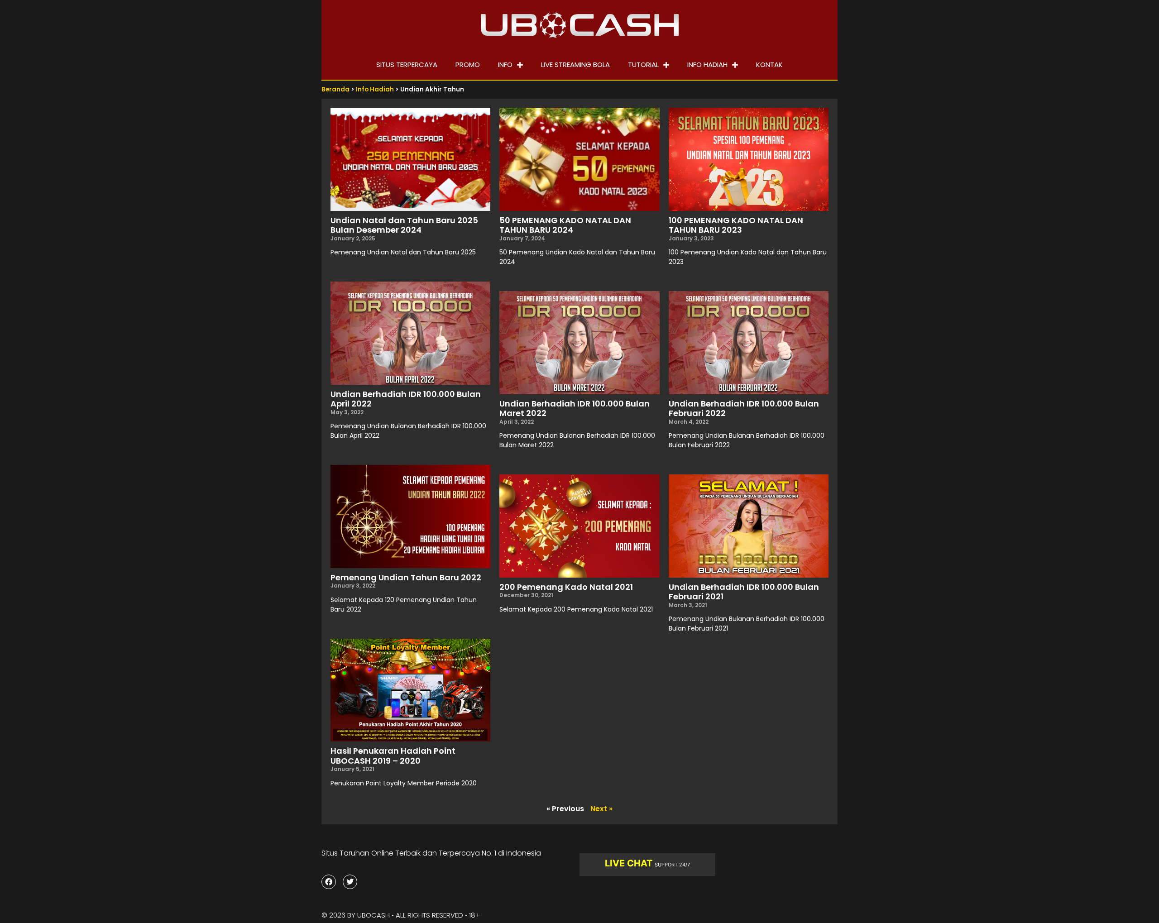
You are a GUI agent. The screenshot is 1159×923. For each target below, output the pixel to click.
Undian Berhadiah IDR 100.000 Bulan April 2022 (405, 399)
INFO (505, 64)
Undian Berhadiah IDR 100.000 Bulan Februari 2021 (744, 592)
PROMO (467, 64)
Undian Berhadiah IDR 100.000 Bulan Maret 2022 (574, 408)
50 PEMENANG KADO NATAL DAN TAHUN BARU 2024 (565, 225)
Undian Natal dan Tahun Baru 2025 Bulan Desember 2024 (404, 225)
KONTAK (769, 64)
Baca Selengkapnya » (359, 268)
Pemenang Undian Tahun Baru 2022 (405, 577)
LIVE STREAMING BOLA (575, 64)
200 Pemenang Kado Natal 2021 (566, 587)
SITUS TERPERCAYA (406, 64)
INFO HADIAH (707, 64)
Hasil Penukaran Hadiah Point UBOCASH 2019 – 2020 (392, 755)
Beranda (335, 89)
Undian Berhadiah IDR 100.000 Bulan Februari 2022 (744, 408)
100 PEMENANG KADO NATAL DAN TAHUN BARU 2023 (736, 225)
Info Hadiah (375, 89)
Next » (601, 808)
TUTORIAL (643, 64)
